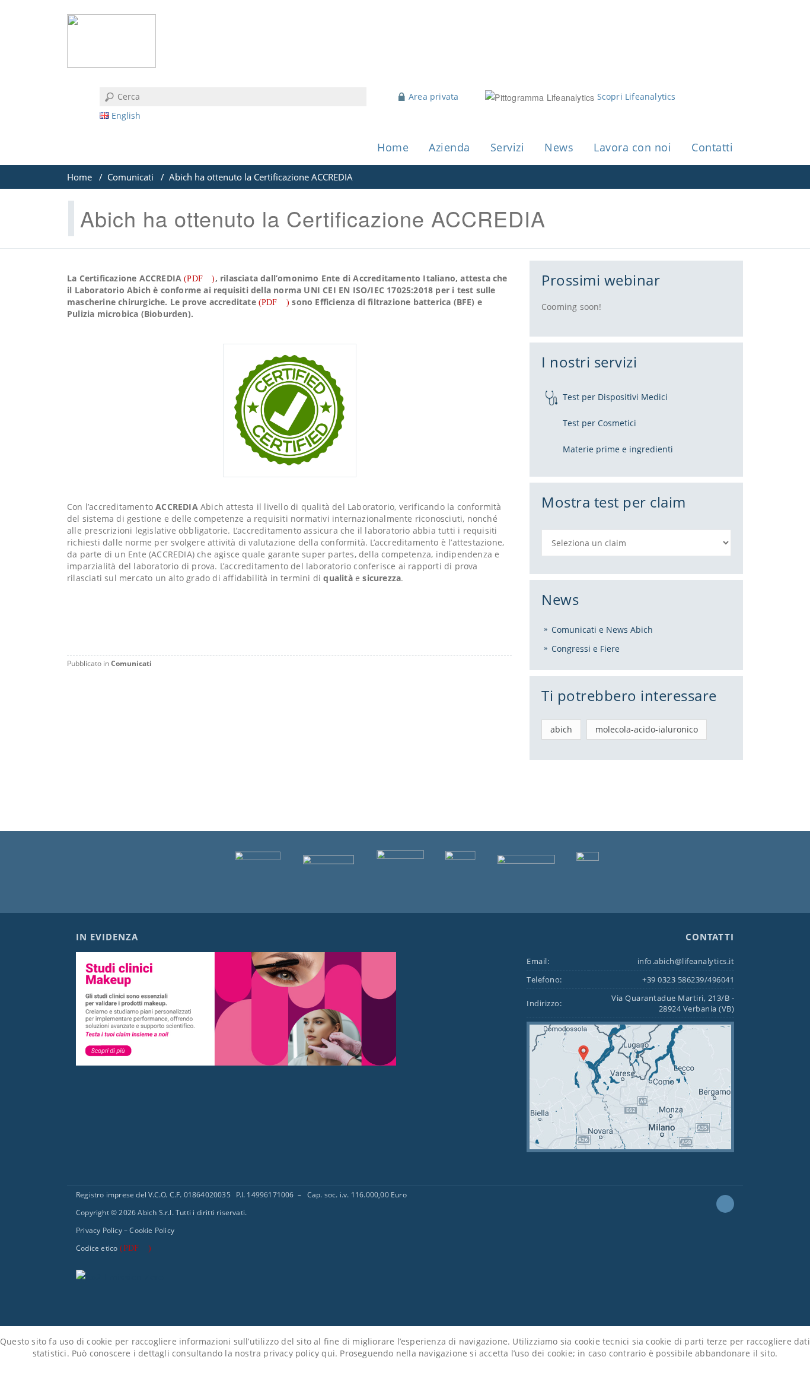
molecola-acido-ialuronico (646, 729)
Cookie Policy (151, 1230)
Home (393, 147)
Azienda (449, 147)
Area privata (433, 96)
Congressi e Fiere (585, 648)
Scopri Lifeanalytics (636, 96)
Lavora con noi (632, 147)
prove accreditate (219, 302)
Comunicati (130, 177)
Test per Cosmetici (599, 423)
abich (561, 729)
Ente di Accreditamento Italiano (388, 278)
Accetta (363, 1379)
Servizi (507, 147)
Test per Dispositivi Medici (615, 396)
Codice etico (96, 1248)
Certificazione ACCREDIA (130, 278)
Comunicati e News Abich (602, 629)
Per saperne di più (434, 1379)
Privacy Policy (99, 1230)
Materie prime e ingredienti (618, 449)
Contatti (712, 147)
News (558, 147)
